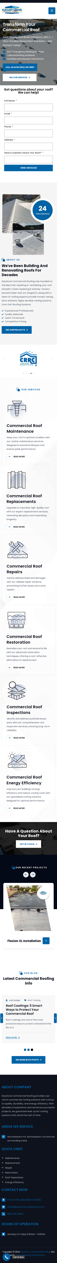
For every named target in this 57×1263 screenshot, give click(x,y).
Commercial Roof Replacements (24, 498)
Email (7, 113)
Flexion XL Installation (24, 941)
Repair (8, 1168)
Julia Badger (14, 1000)
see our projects (15, 329)
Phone (8, 126)
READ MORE (19, 456)
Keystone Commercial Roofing (35, 1251)
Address (9, 139)
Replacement (12, 1163)
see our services (18, 77)
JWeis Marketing (23, 1255)
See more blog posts (27, 1059)
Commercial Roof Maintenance (24, 428)
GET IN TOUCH (27, 844)
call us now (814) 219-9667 (20, 67)
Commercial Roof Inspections (24, 709)
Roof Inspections (14, 1177)
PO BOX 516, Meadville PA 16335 (24, 1199)
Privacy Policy (38, 1255)
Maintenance (12, 1158)
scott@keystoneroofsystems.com (26, 1206)
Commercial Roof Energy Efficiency (24, 780)
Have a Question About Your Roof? (23, 152)
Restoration (11, 1172)
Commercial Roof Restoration (24, 639)
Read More (11, 1038)
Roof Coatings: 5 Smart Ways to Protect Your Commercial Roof (24, 1010)
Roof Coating (34, 1000)
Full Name (9, 100)
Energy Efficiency (14, 1182)
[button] (4, 358)
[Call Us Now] (6, 1257)
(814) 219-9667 (15, 1214)
